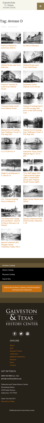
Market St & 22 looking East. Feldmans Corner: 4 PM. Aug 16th (11, 132)
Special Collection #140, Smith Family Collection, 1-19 (32, 221)
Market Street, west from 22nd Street (31, 66)
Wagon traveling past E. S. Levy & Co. (10, 174)
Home (4, 27)
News (12, 362)
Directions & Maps (8, 401)
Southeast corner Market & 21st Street (31, 85)
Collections (14, 354)
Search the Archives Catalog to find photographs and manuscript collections (22, 288)
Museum (13, 359)
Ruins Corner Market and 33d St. (33, 200)
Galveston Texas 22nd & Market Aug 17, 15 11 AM (32, 153)
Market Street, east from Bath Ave (11, 66)
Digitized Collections (17, 357)
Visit (11, 348)
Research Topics (16, 351)
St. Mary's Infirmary (31, 45)
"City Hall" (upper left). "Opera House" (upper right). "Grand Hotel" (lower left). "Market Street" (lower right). (32, 177)
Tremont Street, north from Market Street (10, 107)
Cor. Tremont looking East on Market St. (9, 200)
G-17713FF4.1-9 (8, 151)
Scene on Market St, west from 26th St (9, 46)
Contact (13, 365)
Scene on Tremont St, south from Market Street (9, 86)
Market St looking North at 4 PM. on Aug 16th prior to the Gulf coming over (33, 109)
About (12, 345)
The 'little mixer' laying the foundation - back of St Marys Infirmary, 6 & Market (10, 222)
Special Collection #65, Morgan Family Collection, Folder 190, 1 (10, 244)
